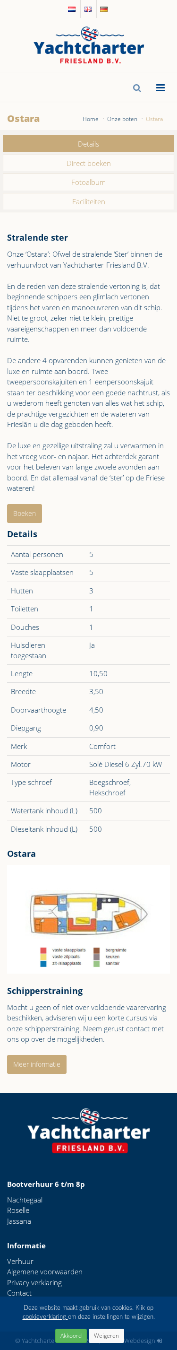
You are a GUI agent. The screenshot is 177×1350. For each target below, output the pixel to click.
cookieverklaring (45, 1317)
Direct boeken (89, 163)
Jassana (19, 1221)
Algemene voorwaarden (45, 1271)
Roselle (18, 1210)
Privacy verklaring (34, 1282)
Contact (19, 1293)
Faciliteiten (88, 201)
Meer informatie (36, 1064)
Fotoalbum (88, 182)
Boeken (24, 513)
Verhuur (20, 1261)
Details (88, 143)
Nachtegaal (24, 1199)
